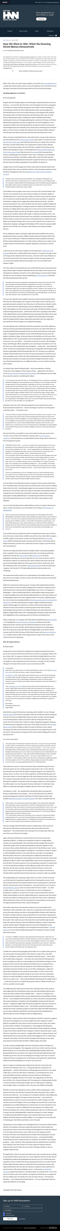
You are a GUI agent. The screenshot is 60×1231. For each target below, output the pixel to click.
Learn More (22, 1219)
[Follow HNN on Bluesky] (56, 35)
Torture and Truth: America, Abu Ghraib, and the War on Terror (20, 64)
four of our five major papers (12, 142)
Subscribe (41, 19)
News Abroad (6, 40)
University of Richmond (53, 2)
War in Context (24, 556)
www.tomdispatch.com (49, 83)
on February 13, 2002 (15, 686)
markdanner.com (7, 68)
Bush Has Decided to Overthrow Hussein (22, 798)
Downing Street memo (27, 140)
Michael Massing (8, 714)
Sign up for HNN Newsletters (30, 1227)
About (36, 31)
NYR (27, 664)
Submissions (50, 31)
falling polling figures (34, 566)
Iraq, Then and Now (41, 275)
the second (34, 152)
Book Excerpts (23, 31)
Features (9, 31)
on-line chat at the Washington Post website (22, 373)
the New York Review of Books (25, 622)
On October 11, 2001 (11, 675)
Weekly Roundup (9, 1215)
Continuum (8, 1213)
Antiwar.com (36, 556)
